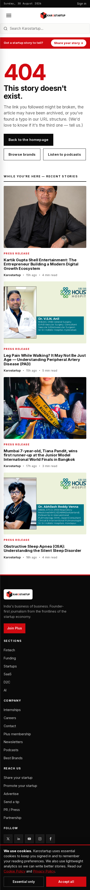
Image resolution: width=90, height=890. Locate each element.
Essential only (24, 882)
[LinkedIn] (18, 838)
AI (5, 690)
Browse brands (22, 154)
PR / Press (12, 810)
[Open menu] (9, 15)
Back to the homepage (28, 139)
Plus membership (17, 734)
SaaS (8, 674)
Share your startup (18, 778)
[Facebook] (50, 838)
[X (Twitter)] (8, 838)
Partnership (12, 818)
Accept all (66, 882)
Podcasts (11, 750)
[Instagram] (40, 838)
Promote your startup (20, 786)
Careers (10, 718)
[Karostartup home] (52, 15)
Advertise (11, 794)
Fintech (9, 650)
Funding (10, 658)
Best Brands (13, 758)
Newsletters (13, 742)
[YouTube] (29, 838)
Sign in (81, 3)
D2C (7, 682)
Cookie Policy (14, 871)
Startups (10, 666)
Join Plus (14, 628)
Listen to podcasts (64, 154)
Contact (10, 726)
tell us (74, 125)
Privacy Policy (44, 871)
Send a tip (11, 802)
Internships (12, 710)
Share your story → (68, 43)
